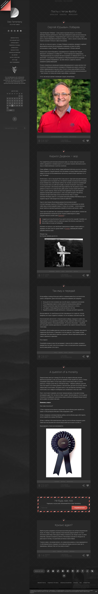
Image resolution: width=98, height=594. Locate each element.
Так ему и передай (63, 290)
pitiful (66, 136)
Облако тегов (15, 50)
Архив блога (14, 47)
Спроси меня (14, 42)
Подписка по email (14, 45)
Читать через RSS (15, 57)
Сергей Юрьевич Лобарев (64, 27)
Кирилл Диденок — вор (63, 156)
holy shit (69, 271)
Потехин (67, 228)
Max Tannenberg (14, 62)
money (60, 551)
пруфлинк (61, 215)
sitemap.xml (86, 582)
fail (56, 352)
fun (63, 271)
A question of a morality (64, 372)
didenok (52, 271)
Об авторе (15, 55)
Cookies (75, 582)
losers (57, 481)
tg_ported (73, 136)
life (66, 352)
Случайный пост (15, 40)
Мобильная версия (14, 52)
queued (72, 551)
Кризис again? (64, 525)
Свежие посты (15, 37)
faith (58, 271)
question (70, 481)
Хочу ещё (14, 59)
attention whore (57, 136)
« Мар (10, 110)
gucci (61, 352)
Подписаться (79, 508)
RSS (81, 582)
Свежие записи (73, 14)
